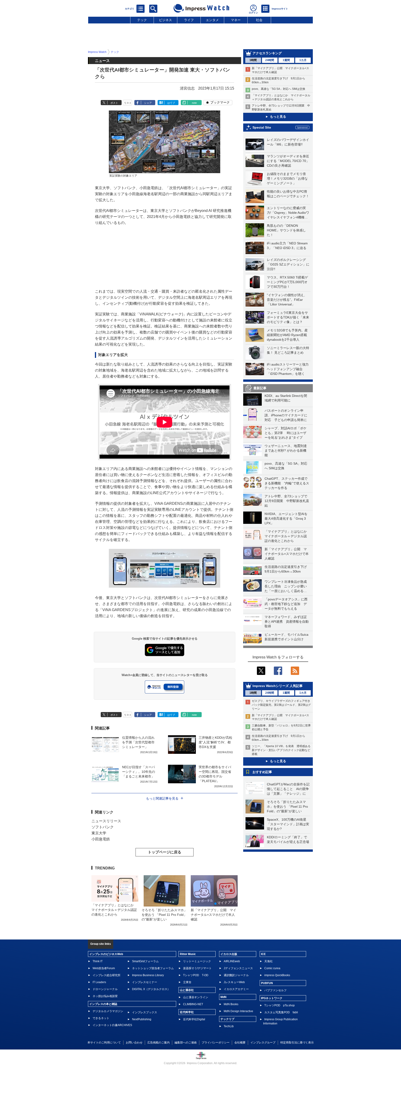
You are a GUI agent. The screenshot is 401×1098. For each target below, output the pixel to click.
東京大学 (98, 833)
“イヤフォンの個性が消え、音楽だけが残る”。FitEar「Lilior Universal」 (287, 299)
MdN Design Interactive (238, 1011)
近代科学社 (187, 1012)
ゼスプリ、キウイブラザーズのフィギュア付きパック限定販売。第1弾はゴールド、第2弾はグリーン (281, 704)
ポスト (114, 102)
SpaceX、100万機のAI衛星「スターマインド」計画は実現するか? (288, 824)
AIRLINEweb (232, 961)
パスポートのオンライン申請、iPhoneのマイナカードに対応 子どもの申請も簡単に (286, 415)
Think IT (98, 961)
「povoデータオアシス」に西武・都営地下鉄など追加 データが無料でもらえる (286, 603)
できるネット (101, 1018)
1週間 (286, 60)
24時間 (269, 60)
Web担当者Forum (104, 968)
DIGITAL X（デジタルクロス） (151, 989)
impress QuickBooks (277, 975)
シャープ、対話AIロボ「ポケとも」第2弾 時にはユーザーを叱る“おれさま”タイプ (286, 432)
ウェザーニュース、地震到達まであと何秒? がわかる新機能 (286, 450)
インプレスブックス (144, 1012)
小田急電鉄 (100, 839)
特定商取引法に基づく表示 (297, 1042)
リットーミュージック (197, 961)
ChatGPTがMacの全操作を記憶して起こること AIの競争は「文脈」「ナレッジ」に (288, 788)
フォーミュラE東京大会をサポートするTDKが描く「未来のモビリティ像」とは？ (288, 317)
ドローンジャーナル (105, 989)
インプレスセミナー (144, 982)
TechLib (229, 1026)
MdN (223, 997)
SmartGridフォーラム (145, 961)
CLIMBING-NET (193, 1004)
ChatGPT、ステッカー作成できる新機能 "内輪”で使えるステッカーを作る (287, 483)
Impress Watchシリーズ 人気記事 (277, 686)
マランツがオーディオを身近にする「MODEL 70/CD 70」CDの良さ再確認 (288, 160)
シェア (148, 102)
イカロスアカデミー (236, 989)
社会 (259, 20)
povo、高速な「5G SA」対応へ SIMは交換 (278, 89)
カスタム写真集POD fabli (281, 1012)
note (194, 102)
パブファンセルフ (275, 990)
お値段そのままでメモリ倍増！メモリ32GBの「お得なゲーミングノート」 (287, 178)
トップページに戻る (164, 852)
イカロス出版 (228, 954)
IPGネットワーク (271, 998)
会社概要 (240, 1042)
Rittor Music (188, 954)
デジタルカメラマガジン (108, 1011)
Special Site (261, 127)
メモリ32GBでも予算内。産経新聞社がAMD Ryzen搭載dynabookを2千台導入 (287, 334)
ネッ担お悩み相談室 (105, 996)
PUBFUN (267, 983)
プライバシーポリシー (216, 1042)
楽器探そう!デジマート (197, 968)
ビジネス (165, 20)
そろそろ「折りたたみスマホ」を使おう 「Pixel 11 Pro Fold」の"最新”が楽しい (287, 806)
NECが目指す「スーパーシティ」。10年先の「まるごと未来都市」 (138, 771)
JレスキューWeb (234, 982)
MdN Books (231, 1004)
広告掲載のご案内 (158, 1042)
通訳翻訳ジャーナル (236, 975)
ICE (263, 954)
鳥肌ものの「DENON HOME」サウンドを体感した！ (286, 230)
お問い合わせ (134, 1042)
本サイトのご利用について (104, 1042)
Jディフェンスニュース (238, 968)
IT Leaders (99, 982)
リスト (128, 102)
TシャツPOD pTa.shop (279, 1005)
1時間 (253, 60)
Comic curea (272, 968)
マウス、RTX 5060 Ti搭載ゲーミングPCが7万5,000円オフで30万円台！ (287, 281)
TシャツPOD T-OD (195, 975)
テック (142, 20)
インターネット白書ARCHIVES (112, 1025)
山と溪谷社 (187, 990)
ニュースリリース (106, 821)
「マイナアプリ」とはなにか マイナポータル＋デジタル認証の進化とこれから (287, 536)
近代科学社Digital (194, 1019)
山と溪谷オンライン (195, 997)
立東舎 (187, 982)
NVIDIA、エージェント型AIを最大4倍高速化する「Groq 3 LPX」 (286, 518)
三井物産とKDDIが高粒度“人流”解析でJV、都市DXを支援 (215, 742)
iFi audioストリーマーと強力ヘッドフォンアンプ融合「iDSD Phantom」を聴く (288, 369)
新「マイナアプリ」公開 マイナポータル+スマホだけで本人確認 (287, 553)
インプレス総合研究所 (106, 975)
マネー (236, 20)
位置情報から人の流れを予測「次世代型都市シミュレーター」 (138, 742)
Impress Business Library (148, 975)
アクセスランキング (267, 53)
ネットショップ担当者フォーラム (153, 968)
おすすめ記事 (262, 772)
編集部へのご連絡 (186, 1042)
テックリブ (227, 1019)
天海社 (268, 961)
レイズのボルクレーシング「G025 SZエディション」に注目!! (288, 264)
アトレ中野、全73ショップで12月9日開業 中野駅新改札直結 (287, 500)
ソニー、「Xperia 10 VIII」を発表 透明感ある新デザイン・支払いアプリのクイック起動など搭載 (281, 750)
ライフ (189, 20)
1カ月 (303, 60)
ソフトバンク (102, 827)
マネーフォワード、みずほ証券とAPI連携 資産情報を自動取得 (287, 621)
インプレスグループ (262, 1042)
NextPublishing (141, 1019)
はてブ (171, 102)
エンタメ (212, 20)
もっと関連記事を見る (162, 798)
